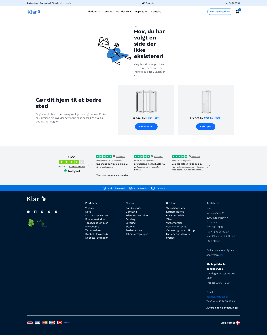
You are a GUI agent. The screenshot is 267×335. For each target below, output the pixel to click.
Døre (88, 211)
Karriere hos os (175, 211)
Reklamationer (134, 230)
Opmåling (131, 211)
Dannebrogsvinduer (96, 215)
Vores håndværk (175, 208)
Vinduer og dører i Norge (180, 230)
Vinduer (89, 208)
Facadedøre (92, 226)
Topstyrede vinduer (96, 222)
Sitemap (130, 226)
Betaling (130, 219)
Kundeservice (133, 208)
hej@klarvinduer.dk (217, 296)
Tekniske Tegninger (137, 234)
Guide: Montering (176, 226)
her (221, 254)
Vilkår (169, 219)
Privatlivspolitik (175, 215)
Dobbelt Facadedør (96, 237)
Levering (131, 222)
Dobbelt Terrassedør (97, 234)
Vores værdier (174, 222)
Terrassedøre (93, 230)
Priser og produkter (137, 215)
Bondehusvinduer (95, 219)
